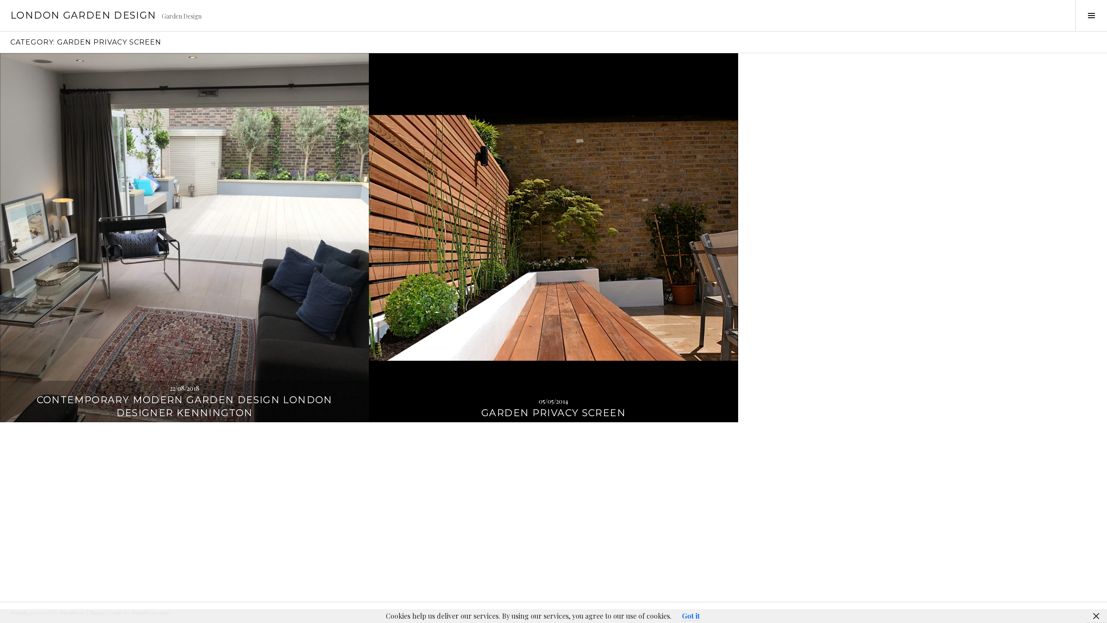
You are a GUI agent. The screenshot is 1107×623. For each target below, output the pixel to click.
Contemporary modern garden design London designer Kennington (185, 406)
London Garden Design (83, 15)
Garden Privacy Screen (553, 413)
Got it (691, 615)
